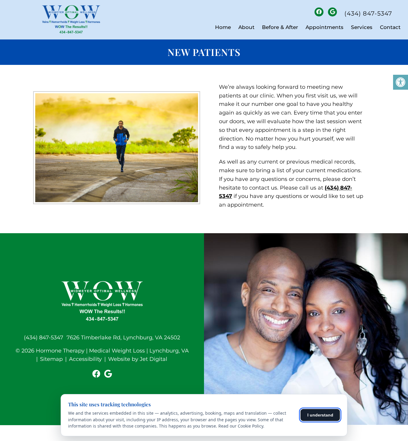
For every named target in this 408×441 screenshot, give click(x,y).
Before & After (280, 27)
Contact (390, 27)
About (246, 27)
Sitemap (51, 359)
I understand (320, 415)
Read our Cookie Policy (240, 426)
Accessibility (85, 359)
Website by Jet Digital (137, 359)
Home (223, 27)
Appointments (324, 27)
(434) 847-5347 (368, 13)
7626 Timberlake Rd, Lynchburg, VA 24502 (123, 337)
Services (361, 27)
